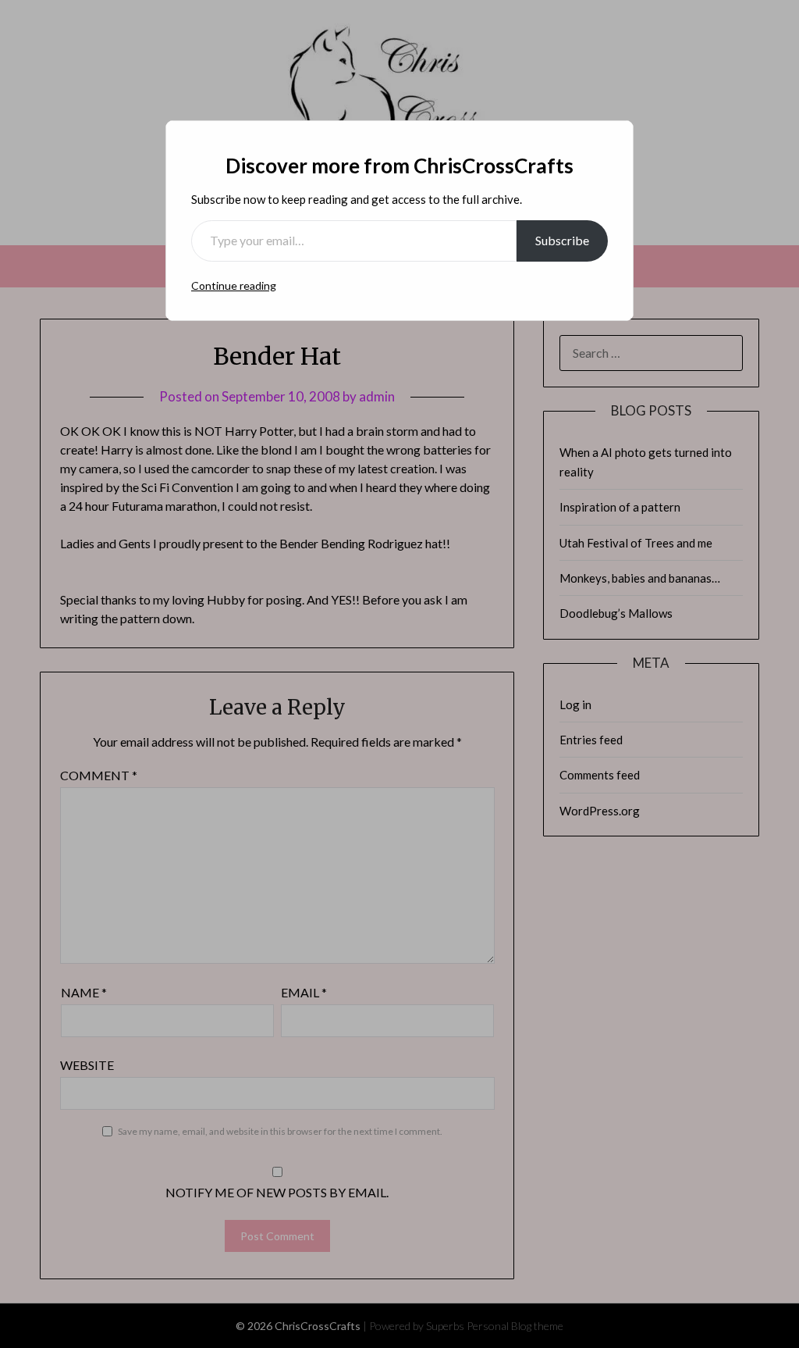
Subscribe (562, 240)
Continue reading (233, 285)
